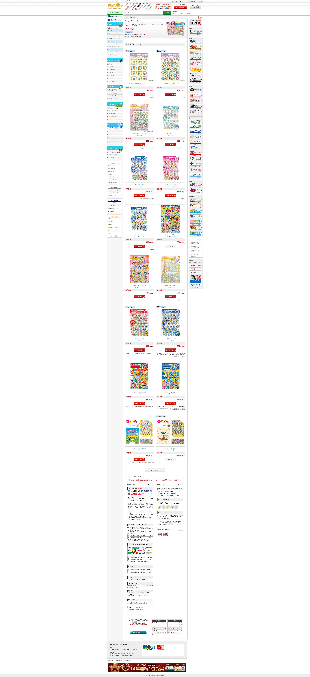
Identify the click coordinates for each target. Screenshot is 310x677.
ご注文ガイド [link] (112, 165)
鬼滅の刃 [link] (111, 66)
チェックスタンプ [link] (113, 51)
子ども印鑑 (187, 13)
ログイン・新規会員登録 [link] (114, 190)
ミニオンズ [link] (111, 119)
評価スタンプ (111, 24)
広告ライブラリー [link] (113, 233)
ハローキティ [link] (112, 137)
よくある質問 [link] (112, 203)
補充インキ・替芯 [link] (113, 154)
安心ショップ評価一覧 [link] (114, 230)
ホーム (200, 1)
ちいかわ (181, 13)
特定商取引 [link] (111, 174)
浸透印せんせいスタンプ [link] (114, 38)
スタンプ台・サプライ (113, 148)
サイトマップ (192, 1)
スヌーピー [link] (111, 131)
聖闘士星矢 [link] (111, 78)
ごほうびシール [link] (112, 54)
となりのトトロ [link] (112, 110)
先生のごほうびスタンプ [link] (114, 36)
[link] (139, 74)
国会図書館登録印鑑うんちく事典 (195, 243)
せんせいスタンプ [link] (113, 43)
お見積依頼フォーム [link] (113, 205)
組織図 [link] (110, 224)
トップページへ (155, 470)
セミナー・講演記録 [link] (113, 236)
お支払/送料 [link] (112, 168)
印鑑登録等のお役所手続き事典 (195, 247)
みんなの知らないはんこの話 (195, 255)
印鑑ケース (176, 13)
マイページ (183, 1)
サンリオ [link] (111, 140)
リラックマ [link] (111, 134)
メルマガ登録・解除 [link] (113, 192)
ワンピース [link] (111, 72)
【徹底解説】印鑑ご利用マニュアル (195, 251)
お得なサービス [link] (112, 195)
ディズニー (110, 86)
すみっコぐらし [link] (112, 142)
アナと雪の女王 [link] (112, 96)
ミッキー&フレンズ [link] (113, 93)
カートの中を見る (180, 7)
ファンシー (110, 124)
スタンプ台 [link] (111, 157)
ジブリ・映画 (111, 104)
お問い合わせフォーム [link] (114, 208)
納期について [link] (112, 171)
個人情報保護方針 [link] (113, 182)
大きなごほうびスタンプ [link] (114, 33)
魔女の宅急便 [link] (112, 113)
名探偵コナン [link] (112, 69)
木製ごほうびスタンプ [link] (114, 46)
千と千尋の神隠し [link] (113, 116)
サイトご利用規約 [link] (113, 179)
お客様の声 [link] (111, 211)
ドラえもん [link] (111, 81)
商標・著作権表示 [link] (113, 177)
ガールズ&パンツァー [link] (113, 75)
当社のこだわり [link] (112, 218)
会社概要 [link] (111, 221)
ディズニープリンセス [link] (114, 98)
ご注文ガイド (176, 1)
